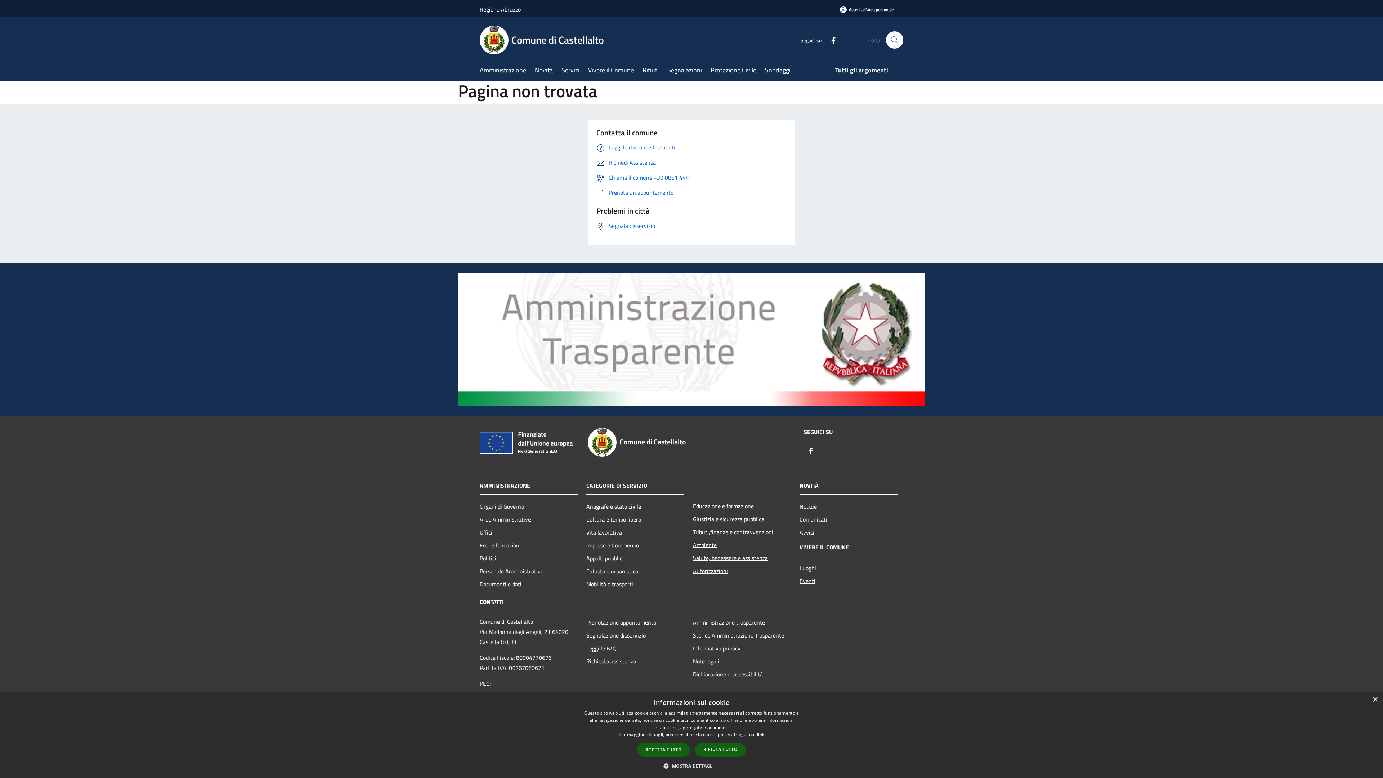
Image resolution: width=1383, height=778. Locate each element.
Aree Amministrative (505, 519)
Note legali (706, 661)
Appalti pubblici (605, 558)
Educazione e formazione (723, 506)
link (760, 735)
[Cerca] (894, 40)
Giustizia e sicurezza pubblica (728, 519)
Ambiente (705, 545)
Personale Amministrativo (511, 571)
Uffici (486, 532)
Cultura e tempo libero (613, 519)
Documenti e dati (501, 584)
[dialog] (691, 735)
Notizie (808, 506)
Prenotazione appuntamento (621, 622)
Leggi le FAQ (601, 648)
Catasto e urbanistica (612, 571)
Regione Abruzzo (500, 9)
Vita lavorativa (604, 532)
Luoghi (808, 568)
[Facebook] (830, 40)
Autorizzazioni (710, 571)
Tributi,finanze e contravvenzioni (733, 532)
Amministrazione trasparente (729, 622)
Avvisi (807, 532)
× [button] (1375, 699)
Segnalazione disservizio (616, 635)
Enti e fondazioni (500, 545)
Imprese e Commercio (612, 545)
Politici (488, 558)
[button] (691, 765)
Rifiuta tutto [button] (720, 749)
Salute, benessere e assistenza (730, 558)
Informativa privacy (716, 648)
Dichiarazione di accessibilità (728, 674)
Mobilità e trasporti (609, 584)
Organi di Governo (502, 506)
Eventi (807, 581)
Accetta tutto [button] (663, 750)
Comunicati (813, 519)
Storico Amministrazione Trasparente (738, 635)
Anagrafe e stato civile (613, 506)
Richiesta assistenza (611, 661)
